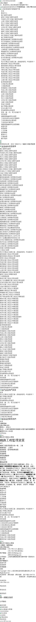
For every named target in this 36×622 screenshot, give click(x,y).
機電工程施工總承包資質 (9, 25)
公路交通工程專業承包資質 (9, 246)
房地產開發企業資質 (8, 110)
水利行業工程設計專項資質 (10, 78)
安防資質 (4, 114)
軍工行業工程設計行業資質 (9, 288)
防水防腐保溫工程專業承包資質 (12, 57)
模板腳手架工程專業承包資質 (11, 51)
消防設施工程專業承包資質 (9, 205)
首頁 (2, 11)
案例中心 (4, 134)
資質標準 (4, 128)
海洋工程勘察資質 (6, 365)
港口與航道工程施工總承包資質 (12, 35)
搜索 (20, 3)
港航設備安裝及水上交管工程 (10, 236)
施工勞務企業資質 (7, 106)
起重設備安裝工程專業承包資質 (11, 201)
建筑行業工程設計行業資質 (9, 323)
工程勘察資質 (5, 86)
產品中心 (4, 13)
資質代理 (4, 126)
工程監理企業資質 (7, 84)
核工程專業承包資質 (7, 197)
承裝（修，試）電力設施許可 (11, 112)
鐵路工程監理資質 (6, 353)
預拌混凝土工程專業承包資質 (10, 203)
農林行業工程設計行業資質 (9, 319)
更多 (2, 392)
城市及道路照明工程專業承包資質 (12, 47)
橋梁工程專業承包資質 (7, 207)
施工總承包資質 (6, 15)
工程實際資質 (4, 276)
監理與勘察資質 (6, 82)
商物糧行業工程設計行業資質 (10, 292)
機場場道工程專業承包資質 (9, 226)
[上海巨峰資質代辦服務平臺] (10, 9)
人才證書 (4, 130)
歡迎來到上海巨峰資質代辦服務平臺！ (14, 5)
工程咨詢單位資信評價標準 (10, 118)
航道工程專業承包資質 (7, 199)
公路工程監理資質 (7, 94)
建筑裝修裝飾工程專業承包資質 (12, 39)
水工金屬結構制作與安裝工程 (10, 238)
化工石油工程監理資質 (7, 349)
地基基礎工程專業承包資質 (10, 43)
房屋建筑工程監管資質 (8, 88)
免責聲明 (3, 574)
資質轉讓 (4, 132)
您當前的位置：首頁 (7, 144)
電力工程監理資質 (7, 98)
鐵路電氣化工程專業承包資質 (10, 223)
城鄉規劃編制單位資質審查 (10, 124)
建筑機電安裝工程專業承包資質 (11, 213)
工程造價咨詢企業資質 (8, 120)
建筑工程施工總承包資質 (9, 17)
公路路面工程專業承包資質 (9, 217)
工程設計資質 (5, 59)
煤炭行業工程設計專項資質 (9, 278)
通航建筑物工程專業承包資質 (10, 234)
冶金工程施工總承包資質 (8, 173)
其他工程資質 (5, 104)
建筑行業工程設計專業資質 (9, 321)
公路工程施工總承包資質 (9, 21)
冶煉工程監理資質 (7, 102)
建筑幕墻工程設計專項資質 (10, 76)
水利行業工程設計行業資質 (9, 315)
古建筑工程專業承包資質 (8, 215)
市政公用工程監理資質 (8, 90)
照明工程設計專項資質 (8, 68)
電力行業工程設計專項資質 (9, 284)
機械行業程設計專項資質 (8, 290)
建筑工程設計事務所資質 (8, 274)
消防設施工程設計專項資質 (10, 70)
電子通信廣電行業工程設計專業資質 (12, 296)
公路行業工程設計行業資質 (9, 304)
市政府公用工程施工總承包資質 (12, 19)
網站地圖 (11, 574)
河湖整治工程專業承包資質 (9, 244)
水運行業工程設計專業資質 (9, 306)
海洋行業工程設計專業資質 (9, 313)
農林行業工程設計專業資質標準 (11, 317)
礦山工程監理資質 (6, 347)
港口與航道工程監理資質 (8, 355)
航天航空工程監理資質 (7, 357)
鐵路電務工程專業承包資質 (9, 219)
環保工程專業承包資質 (8, 55)
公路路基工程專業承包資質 (10, 49)
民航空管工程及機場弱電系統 (10, 228)
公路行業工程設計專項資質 (10, 80)
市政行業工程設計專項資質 (10, 72)
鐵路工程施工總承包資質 (9, 31)
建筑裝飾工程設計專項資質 (10, 63)
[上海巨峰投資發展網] (7, 1)
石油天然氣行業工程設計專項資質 (11, 282)
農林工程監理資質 (6, 351)
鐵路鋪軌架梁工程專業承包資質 (11, 221)
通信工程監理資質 (7, 96)
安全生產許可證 (6, 108)
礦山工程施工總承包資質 (9, 33)
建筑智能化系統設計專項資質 (11, 66)
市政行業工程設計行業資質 (9, 311)
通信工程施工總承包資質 (9, 29)
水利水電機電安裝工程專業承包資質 (12, 240)
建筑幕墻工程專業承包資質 (10, 45)
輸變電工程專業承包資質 (9, 53)
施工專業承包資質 (7, 37)
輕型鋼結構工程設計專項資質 (10, 272)
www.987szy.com (5, 621)
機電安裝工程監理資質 (8, 92)
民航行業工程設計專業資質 (9, 309)
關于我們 (4, 138)
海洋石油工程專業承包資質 (9, 242)
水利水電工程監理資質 (8, 100)
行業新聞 (4, 136)
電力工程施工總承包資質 (9, 23)
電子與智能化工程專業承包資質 (12, 41)
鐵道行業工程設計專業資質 (9, 302)
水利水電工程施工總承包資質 (11, 27)
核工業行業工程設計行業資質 (10, 294)
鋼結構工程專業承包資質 (8, 211)
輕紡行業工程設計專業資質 (9, 298)
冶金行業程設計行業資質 (8, 286)
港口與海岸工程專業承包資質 (10, 232)
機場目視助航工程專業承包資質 (11, 230)
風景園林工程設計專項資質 (10, 74)
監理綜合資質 (4, 361)
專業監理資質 (4, 359)
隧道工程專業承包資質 (7, 209)
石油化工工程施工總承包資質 (10, 171)
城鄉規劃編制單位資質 (8, 116)
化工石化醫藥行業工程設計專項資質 (12, 280)
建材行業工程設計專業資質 (9, 300)
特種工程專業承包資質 (7, 248)
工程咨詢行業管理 (7, 122)
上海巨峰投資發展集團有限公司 (22, 571)
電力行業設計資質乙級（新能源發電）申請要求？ (18, 61)
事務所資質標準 (5, 363)
